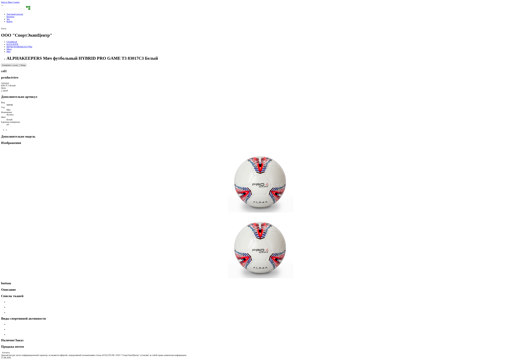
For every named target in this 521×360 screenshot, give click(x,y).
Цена (3, 88)
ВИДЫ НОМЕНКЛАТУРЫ (19, 47)
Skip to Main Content (10, 2)
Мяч (8, 51)
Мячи (9, 49)
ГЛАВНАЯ (12, 42)
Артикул (5, 83)
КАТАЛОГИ (12, 44)
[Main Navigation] (2, 5)
